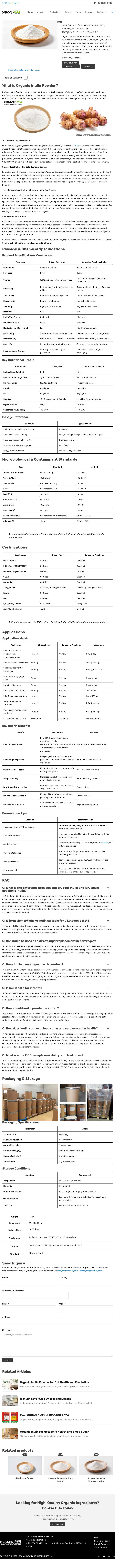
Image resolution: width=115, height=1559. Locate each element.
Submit (7, 1360)
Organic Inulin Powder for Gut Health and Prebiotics (54, 1382)
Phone (62, 1304)
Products (73, 25)
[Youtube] (104, 1556)
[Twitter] (109, 1556)
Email (5, 1304)
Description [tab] (13, 70)
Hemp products (101, 1541)
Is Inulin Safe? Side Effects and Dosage (45, 1398)
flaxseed (104, 842)
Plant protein (101, 1547)
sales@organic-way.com (91, 1270)
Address (6, 1317)
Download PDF (70, 63)
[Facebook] (114, 1556)
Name (5, 1277)
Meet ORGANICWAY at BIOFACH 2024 (44, 1415)
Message (6, 1330)
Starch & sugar (101, 1544)
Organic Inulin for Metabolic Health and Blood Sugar (54, 1431)
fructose (77, 145)
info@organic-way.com (11, 3)
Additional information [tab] (30, 70)
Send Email (88, 66)
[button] (44, 12)
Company (63, 1277)
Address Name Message (13, 1290)
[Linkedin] (99, 1556)
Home (64, 25)
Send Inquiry (70, 66)
